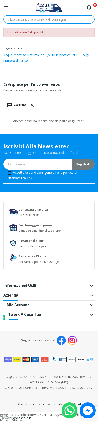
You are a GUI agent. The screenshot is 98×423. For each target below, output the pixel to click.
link (29, 178)
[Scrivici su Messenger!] (88, 410)
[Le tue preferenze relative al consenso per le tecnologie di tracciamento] (4, 317)
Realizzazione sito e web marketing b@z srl (49, 404)
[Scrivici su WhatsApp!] (69, 410)
